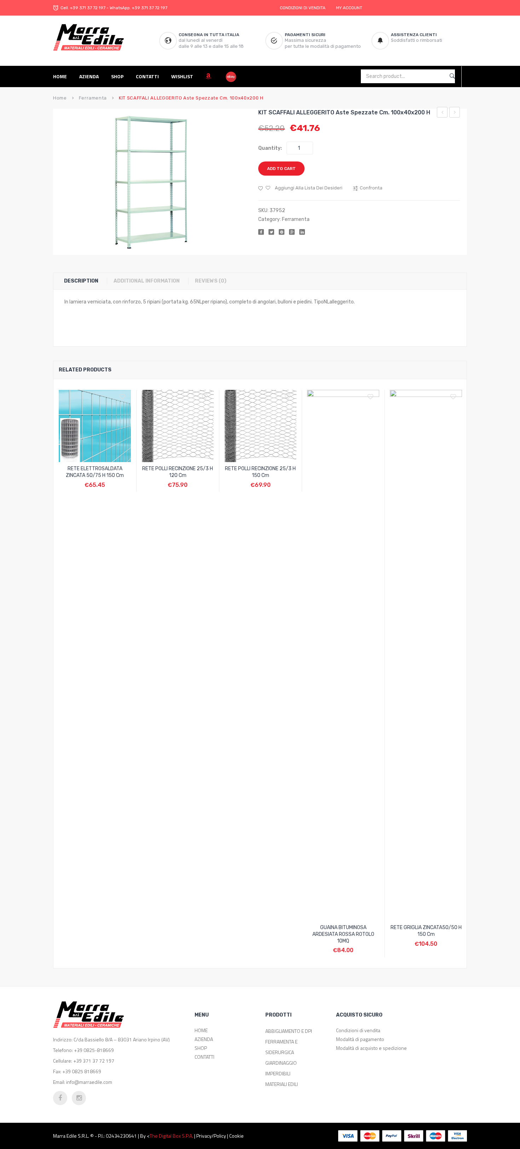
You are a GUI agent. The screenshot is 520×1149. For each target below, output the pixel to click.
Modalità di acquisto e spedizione (371, 1048)
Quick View (112, 481)
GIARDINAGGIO (281, 1062)
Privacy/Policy (211, 1135)
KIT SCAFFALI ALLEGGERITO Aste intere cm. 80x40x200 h (442, 113)
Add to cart (281, 168)
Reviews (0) (210, 281)
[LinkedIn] (302, 232)
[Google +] (292, 232)
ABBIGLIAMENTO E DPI (288, 1031)
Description (81, 281)
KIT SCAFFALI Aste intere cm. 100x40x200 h (455, 113)
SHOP (201, 1048)
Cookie (236, 1135)
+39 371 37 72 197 (87, 7)
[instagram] (79, 1098)
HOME (201, 1030)
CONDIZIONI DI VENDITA (302, 7)
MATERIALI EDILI (281, 1084)
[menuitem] (62, 76)
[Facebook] (261, 232)
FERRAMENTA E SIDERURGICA (281, 1047)
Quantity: (270, 148)
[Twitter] (271, 232)
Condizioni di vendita (358, 1030)
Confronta (95, 481)
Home (60, 98)
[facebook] (60, 1098)
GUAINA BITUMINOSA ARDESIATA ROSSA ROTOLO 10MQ (343, 934)
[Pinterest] (281, 232)
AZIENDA (204, 1039)
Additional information (147, 281)
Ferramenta (93, 98)
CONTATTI (204, 1056)
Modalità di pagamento (360, 1039)
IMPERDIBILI (277, 1073)
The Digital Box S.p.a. (171, 1135)
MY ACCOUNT (349, 7)
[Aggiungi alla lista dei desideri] (124, 397)
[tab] (84, 281)
